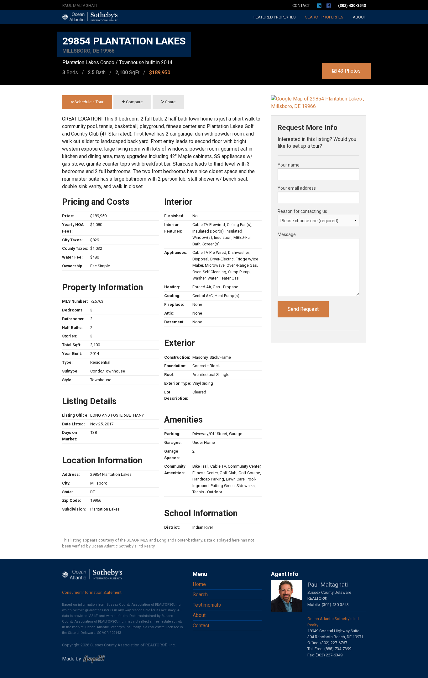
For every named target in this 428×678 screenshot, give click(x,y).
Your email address (297, 188)
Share (169, 102)
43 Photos (349, 71)
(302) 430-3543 (352, 5)
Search (324, 17)
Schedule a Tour (88, 102)
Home (199, 584)
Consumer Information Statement (92, 592)
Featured (274, 17)
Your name (289, 164)
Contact (301, 5)
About (359, 17)
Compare (134, 102)
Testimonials (207, 605)
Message (287, 234)
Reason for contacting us (302, 211)
